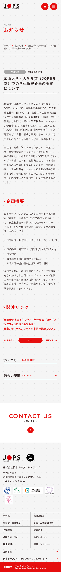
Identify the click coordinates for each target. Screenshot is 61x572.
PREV (11, 340)
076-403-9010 (17, 481)
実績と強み (39, 515)
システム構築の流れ (43, 523)
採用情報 (7, 544)
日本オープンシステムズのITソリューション (25, 558)
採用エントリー (41, 544)
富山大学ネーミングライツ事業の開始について (30, 328)
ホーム (7, 46)
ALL (30, 340)
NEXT (50, 340)
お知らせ (19, 46)
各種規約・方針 (10, 537)
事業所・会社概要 (12, 523)
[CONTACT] (44, 6)
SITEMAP (8, 567)
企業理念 (7, 530)
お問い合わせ (40, 537)
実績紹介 (38, 530)
